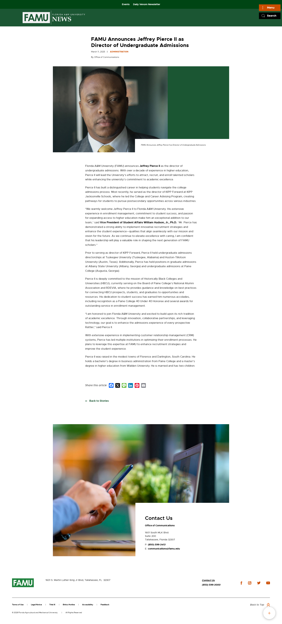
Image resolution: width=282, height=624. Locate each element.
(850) (157, 544)
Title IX (52, 604)
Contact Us (208, 580)
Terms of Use (18, 604)
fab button (269, 613)
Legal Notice (36, 604)
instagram (249, 583)
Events (126, 4)
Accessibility (87, 604)
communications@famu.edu (164, 548)
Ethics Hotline (69, 604)
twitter (258, 583)
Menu (271, 7)
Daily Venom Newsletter (146, 4)
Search (271, 15)
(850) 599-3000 (211, 584)
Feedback (105, 604)
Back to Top (257, 604)
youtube (268, 583)
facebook (241, 583)
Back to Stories (99, 401)
